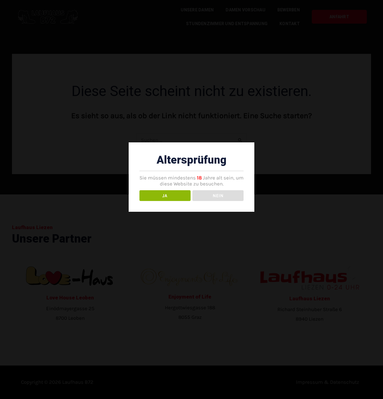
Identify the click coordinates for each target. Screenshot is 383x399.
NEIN (218, 195)
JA (165, 195)
